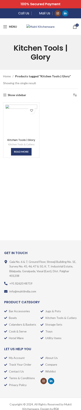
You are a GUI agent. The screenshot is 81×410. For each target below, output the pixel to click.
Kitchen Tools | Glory (21, 140)
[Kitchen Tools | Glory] (21, 121)
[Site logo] (40, 26)
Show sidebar (17, 95)
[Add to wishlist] (31, 110)
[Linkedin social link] (65, 13)
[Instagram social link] (58, 13)
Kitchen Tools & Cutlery (21, 144)
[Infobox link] (21, 13)
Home (7, 76)
